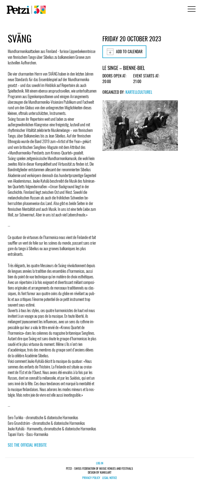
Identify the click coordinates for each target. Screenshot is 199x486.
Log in (99, 463)
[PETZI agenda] (25, 9)
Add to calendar (129, 51)
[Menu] (190, 9)
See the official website (27, 445)
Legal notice (109, 478)
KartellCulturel (138, 92)
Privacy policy (91, 478)
